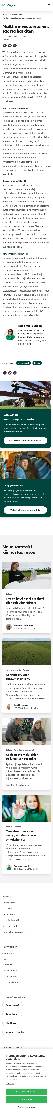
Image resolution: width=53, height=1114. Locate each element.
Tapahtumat (12, 1014)
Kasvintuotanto (9, 970)
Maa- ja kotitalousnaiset (13, 932)
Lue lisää (10, 1083)
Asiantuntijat (12, 1005)
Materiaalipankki (10, 920)
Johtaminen (8, 953)
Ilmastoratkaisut (10, 982)
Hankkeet (11, 1023)
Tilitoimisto (7, 964)
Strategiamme (9, 902)
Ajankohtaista (15, 14)
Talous (5, 39)
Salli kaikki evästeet (26, 1091)
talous (37, 363)
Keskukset (7, 908)
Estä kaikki (26, 1099)
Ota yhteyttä (8, 914)
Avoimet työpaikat (15, 1032)
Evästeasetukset (26, 1107)
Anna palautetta (10, 926)
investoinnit (23, 363)
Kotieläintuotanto (10, 976)
